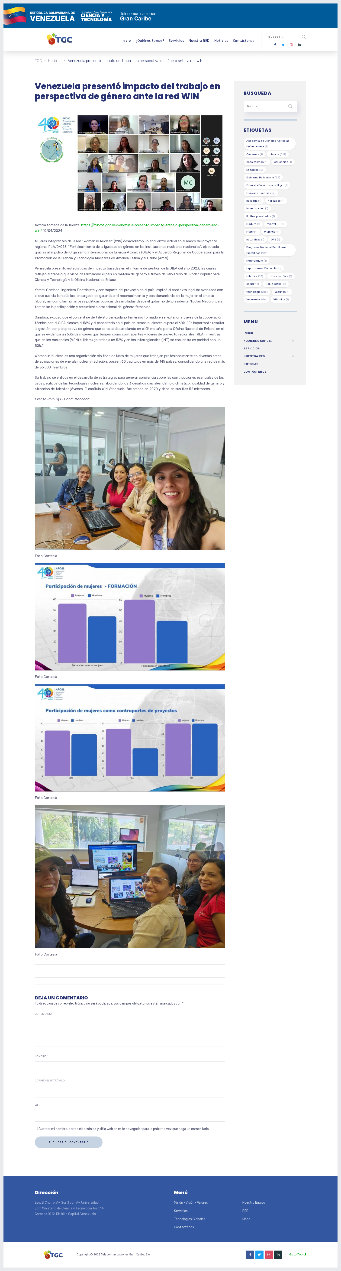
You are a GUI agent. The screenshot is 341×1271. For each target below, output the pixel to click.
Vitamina (281, 299)
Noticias (221, 41)
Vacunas (282, 291)
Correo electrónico (51, 1080)
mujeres (271, 231)
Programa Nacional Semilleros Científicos (266, 250)
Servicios (176, 41)
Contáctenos (243, 41)
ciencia (278, 154)
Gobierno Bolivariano (263, 177)
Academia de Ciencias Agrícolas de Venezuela (268, 143)
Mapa (246, 1219)
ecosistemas (256, 162)
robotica (254, 276)
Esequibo (254, 169)
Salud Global (276, 284)
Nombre (41, 1056)
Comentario (44, 1013)
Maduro (253, 224)
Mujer (251, 231)
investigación (257, 208)
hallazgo (253, 200)
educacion (283, 162)
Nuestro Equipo (253, 1203)
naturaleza (255, 239)
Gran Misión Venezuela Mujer (267, 185)
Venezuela (256, 299)
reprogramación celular (263, 268)
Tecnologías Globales (189, 1219)
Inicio (126, 41)
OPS (275, 239)
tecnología (257, 291)
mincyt (275, 224)
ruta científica (281, 276)
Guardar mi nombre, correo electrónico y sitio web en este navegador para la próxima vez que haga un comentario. (124, 1129)
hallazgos (276, 200)
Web (38, 1105)
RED (245, 1211)
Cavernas (254, 154)
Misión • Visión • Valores (191, 1203)
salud (252, 284)
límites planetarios (260, 216)
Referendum (256, 260)
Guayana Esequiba (260, 193)
